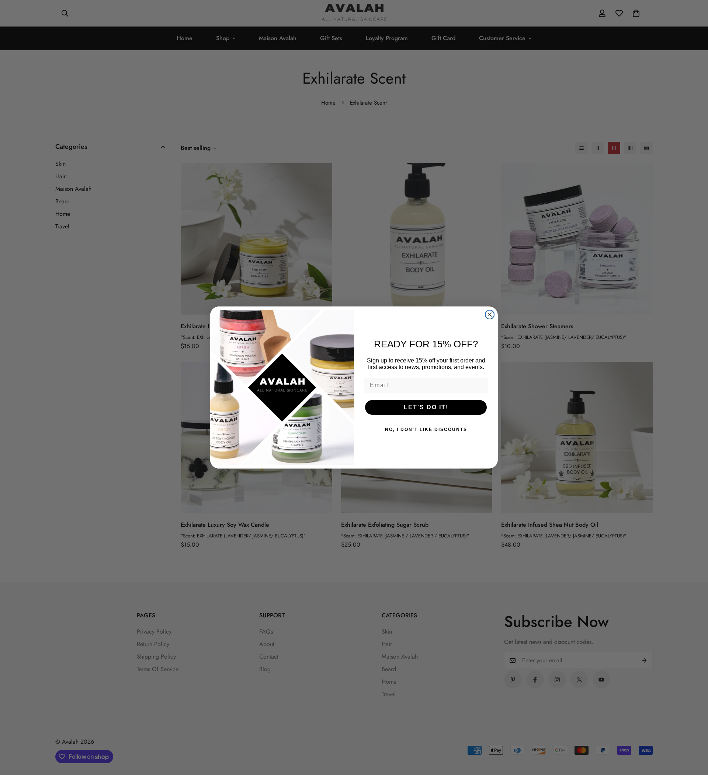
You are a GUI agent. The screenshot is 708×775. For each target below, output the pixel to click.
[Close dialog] (489, 314)
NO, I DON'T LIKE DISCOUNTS (426, 429)
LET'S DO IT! (426, 407)
